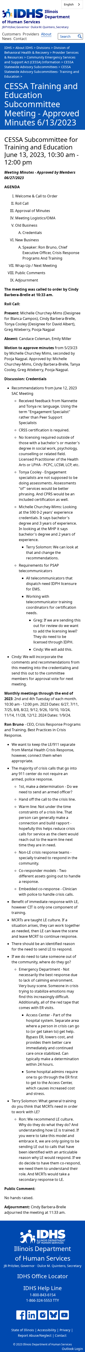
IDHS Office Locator (42, 1276)
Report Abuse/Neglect (34, 1335)
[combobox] (72, 4)
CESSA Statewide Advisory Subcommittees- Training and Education (41, 72)
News (7, 38)
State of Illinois (22, 1330)
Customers (11, 34)
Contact (20, 38)
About (46, 34)
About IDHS (24, 47)
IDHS (8, 47)
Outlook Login (72, 1349)
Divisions (43, 47)
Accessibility (46, 1330)
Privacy (65, 1330)
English (69, 4)
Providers (31, 34)
